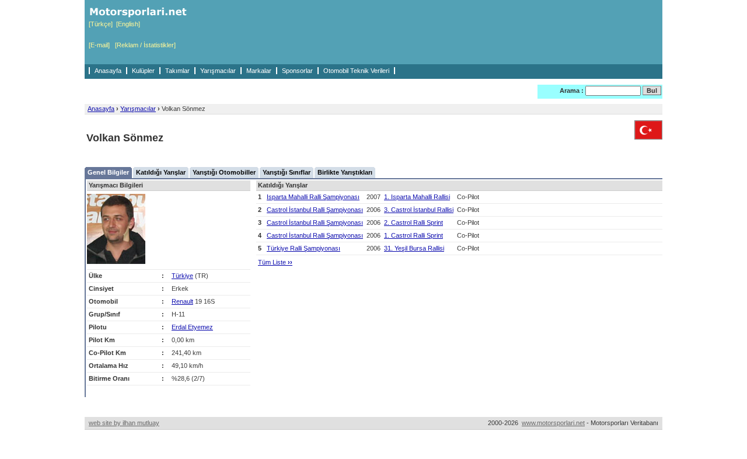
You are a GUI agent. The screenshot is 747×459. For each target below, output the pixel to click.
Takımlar (177, 70)
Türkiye (182, 275)
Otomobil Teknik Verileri (356, 70)
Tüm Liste (275, 262)
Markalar (258, 70)
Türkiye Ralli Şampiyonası (303, 248)
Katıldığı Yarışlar (161, 172)
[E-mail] (99, 44)
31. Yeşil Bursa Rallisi (414, 248)
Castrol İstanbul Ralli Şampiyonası (315, 209)
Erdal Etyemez (192, 327)
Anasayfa (108, 70)
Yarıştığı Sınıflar (286, 172)
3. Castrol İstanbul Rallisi (418, 209)
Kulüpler (143, 70)
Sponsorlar (297, 70)
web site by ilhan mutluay (124, 422)
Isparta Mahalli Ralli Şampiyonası (313, 196)
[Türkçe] (101, 23)
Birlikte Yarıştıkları (344, 172)
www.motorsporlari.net (553, 422)
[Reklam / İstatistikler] (145, 44)
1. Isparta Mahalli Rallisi (417, 196)
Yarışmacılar (218, 70)
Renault (182, 301)
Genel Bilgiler (108, 172)
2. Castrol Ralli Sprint (413, 222)
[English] (128, 23)
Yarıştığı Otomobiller (224, 172)
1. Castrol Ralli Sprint (413, 235)
